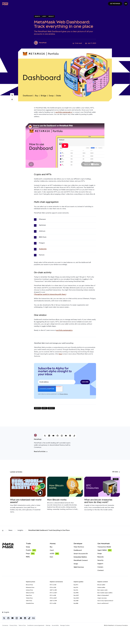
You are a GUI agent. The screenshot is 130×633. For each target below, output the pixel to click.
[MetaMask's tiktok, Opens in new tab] (74, 436)
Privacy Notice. (64, 394)
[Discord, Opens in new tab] (21, 618)
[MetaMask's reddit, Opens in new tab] (70, 436)
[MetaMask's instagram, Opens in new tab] (62, 436)
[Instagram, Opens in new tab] (17, 618)
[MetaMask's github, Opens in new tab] (57, 436)
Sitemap (48, 625)
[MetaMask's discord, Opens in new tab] (66, 436)
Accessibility (55, 625)
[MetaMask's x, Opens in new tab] (45, 436)
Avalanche (42, 249)
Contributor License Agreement (35, 625)
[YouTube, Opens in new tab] (12, 618)
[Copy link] (12, 95)
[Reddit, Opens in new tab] (25, 618)
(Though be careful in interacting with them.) (50, 294)
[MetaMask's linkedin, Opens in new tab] (49, 436)
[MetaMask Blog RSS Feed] (33, 618)
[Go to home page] (5, 3)
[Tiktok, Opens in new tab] (29, 618)
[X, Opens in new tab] (4, 618)
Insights (20, 530)
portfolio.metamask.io (64, 112)
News (10, 530)
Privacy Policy (13, 625)
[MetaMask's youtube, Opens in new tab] (53, 436)
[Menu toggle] (126, 4)
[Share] (12, 99)
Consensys (5, 625)
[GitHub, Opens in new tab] (8, 618)
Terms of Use (22, 625)
